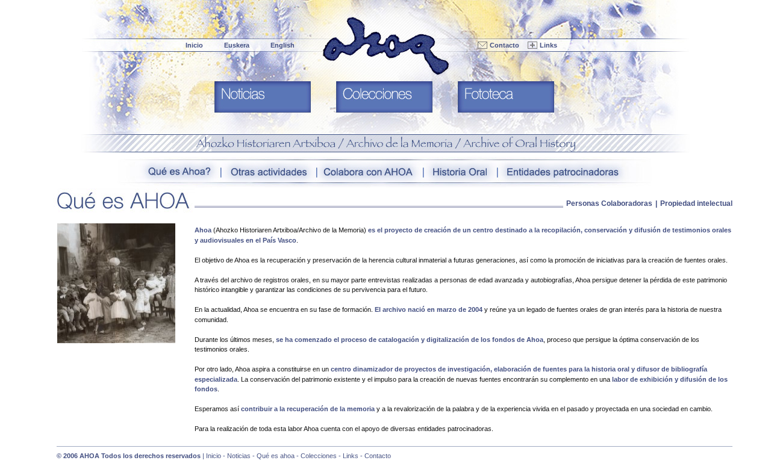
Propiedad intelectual (696, 203)
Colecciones (319, 455)
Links (548, 45)
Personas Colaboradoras (609, 203)
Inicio (194, 45)
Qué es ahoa (276, 455)
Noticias (239, 455)
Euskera (236, 45)
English (282, 45)
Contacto (504, 45)
